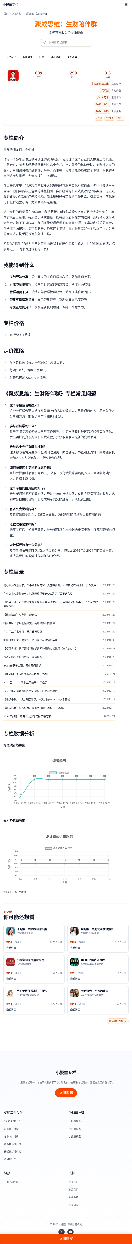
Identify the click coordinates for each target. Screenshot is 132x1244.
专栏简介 (11, 57)
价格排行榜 (10, 1159)
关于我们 (73, 1182)
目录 (41, 57)
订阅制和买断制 (12, 1182)
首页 (6, 13)
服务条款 (73, 1197)
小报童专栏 (66, 1072)
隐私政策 (73, 1204)
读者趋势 (55, 57)
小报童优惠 (75, 1128)
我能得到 (27, 57)
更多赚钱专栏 (117, 1021)
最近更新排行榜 (12, 1151)
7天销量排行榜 (12, 1121)
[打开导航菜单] (126, 4)
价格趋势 (72, 57)
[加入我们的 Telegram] (70, 1232)
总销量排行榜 (11, 1128)
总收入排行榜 (11, 1136)
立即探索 (66, 1092)
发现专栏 (16, 13)
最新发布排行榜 (12, 1144)
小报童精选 (75, 1136)
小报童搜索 (75, 1121)
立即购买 (66, 1238)
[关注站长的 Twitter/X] (61, 1232)
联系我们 (73, 1189)
